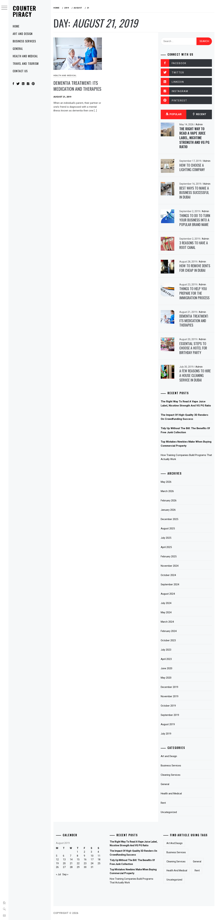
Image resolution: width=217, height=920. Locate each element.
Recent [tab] (200, 114)
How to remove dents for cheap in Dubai (194, 268)
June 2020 (166, 668)
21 (71, 863)
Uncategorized (169, 812)
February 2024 (168, 631)
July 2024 (166, 603)
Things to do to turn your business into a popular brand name (194, 220)
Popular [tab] (175, 114)
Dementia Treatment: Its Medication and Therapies (77, 86)
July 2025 (166, 537)
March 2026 (167, 491)
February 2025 (168, 556)
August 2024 (168, 593)
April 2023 (166, 659)
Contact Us (20, 71)
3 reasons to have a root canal (193, 245)
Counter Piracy (24, 11)
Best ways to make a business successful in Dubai (194, 192)
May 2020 (166, 677)
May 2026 (166, 481)
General (18, 49)
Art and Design (23, 34)
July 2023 (166, 649)
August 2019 (168, 724)
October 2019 (168, 705)
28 (71, 867)
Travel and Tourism (26, 64)
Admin (199, 124)
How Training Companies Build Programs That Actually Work (186, 457)
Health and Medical (25, 56)
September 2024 (170, 584)
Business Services (24, 41)
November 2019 (169, 696)
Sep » (65, 874)
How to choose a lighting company (192, 167)
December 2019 (169, 687)
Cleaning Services (170, 774)
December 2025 (169, 519)
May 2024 (166, 612)
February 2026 (168, 500)
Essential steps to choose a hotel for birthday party (193, 348)
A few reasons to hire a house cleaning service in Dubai (195, 375)
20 (64, 863)
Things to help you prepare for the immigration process (194, 293)
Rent (163, 802)
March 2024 (167, 621)
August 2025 (168, 528)
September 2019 (170, 715)
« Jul (58, 874)
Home (16, 26)
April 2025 (166, 547)
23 (85, 863)
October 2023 (168, 640)
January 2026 (168, 509)
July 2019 (166, 733)
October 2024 (168, 575)
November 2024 (169, 565)
